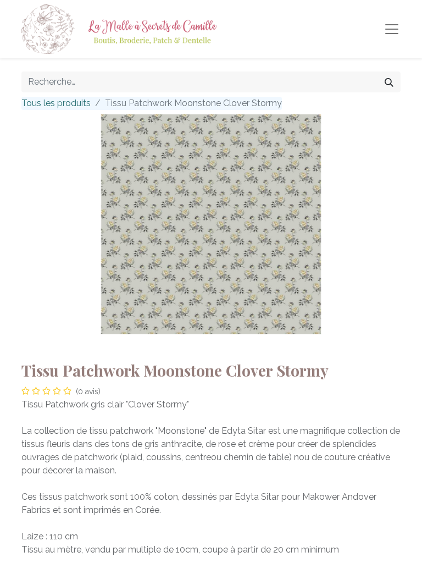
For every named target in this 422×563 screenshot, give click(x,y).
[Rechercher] (389, 81)
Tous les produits (56, 103)
